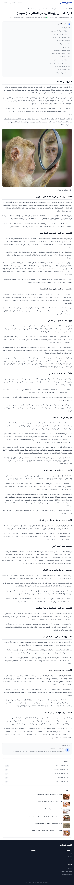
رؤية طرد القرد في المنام (64, 44)
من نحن (5, 3)
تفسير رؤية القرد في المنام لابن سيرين (60, 31)
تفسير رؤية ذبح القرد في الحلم (62, 73)
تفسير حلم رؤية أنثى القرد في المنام (61, 53)
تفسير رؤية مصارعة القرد (63, 69)
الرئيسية (20, 3)
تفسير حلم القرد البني (64, 56)
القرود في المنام (66, 27)
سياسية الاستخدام (67, 874)
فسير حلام (66, 3)
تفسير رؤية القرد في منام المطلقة (61, 37)
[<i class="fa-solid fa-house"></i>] (70, 9)
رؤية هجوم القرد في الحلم (63, 40)
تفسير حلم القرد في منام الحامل (62, 50)
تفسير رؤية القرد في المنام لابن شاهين (60, 63)
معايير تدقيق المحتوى (66, 871)
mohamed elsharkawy (64, 17)
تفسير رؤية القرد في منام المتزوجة (61, 34)
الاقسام (12, 3)
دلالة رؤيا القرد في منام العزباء (62, 66)
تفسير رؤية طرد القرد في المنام (62, 60)
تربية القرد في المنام (65, 47)
